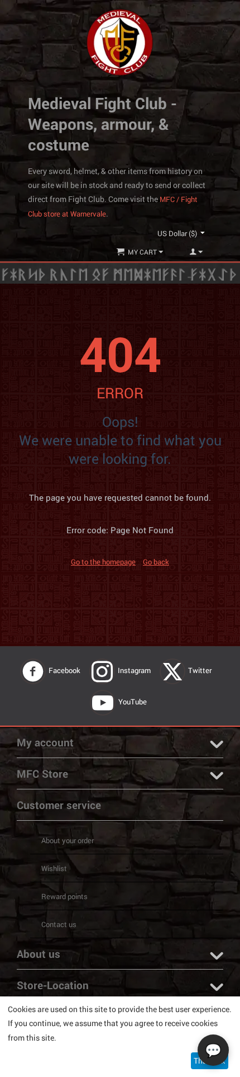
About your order (67, 840)
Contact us (58, 924)
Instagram (135, 670)
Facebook (65, 670)
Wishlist (54, 868)
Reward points (64, 896)
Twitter (200, 670)
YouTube (133, 702)
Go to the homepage (103, 562)
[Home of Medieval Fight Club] (120, 41)
